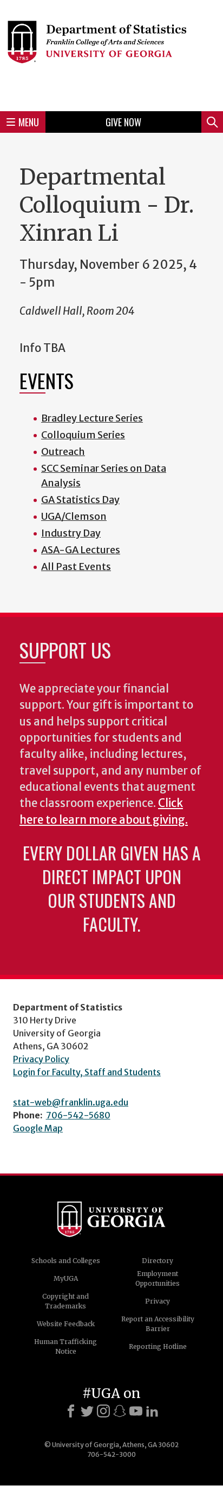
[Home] (111, 54)
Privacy (157, 1301)
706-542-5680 (78, 1115)
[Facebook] (70, 1410)
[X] (87, 1410)
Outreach (63, 451)
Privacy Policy (41, 1059)
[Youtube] (135, 1410)
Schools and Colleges (65, 1261)
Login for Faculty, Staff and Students (87, 1072)
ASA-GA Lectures (80, 550)
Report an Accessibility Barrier (157, 1324)
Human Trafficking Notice (65, 1346)
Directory (157, 1261)
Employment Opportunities (157, 1278)
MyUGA (66, 1278)
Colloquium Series (83, 435)
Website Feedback (66, 1324)
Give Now (123, 122)
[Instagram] (103, 1410)
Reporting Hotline (158, 1346)
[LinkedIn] (152, 1410)
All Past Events (76, 566)
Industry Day (71, 533)
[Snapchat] (119, 1410)
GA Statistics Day (80, 499)
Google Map (38, 1128)
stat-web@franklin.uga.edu (70, 1102)
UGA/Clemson (74, 516)
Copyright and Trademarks (65, 1301)
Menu (28, 122)
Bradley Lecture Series (92, 418)
